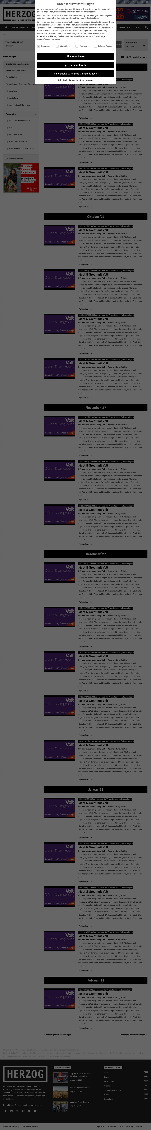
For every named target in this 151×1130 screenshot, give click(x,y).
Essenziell (45, 46)
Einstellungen (100, 36)
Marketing (83, 46)
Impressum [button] (89, 80)
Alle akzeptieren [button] (76, 56)
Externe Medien (105, 46)
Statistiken (65, 46)
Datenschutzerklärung (47, 36)
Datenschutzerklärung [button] (76, 80)
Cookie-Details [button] (63, 80)
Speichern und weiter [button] (75, 65)
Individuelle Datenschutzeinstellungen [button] (75, 73)
